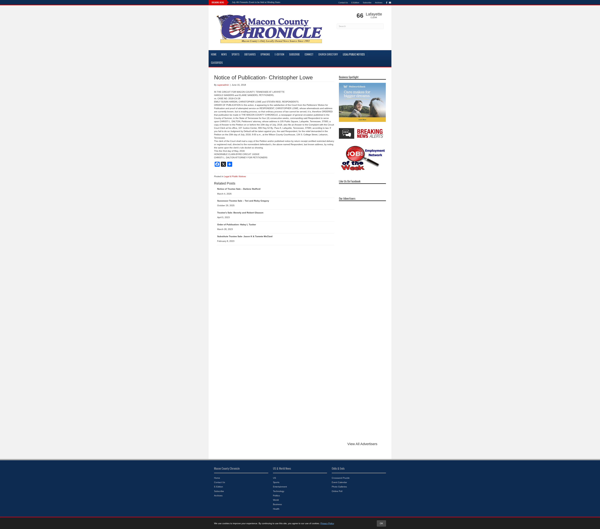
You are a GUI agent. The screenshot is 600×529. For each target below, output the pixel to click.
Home (213, 54)
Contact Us (343, 3)
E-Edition (355, 3)
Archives (378, 3)
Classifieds (217, 63)
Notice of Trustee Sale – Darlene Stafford (238, 189)
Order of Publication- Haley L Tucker (236, 224)
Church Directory (328, 54)
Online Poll (337, 491)
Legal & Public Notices (235, 176)
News (224, 54)
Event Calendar (339, 482)
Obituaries (250, 54)
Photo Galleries (339, 486)
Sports (235, 54)
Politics (276, 495)
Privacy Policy (327, 523)
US (274, 478)
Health (276, 509)
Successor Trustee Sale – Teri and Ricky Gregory (243, 201)
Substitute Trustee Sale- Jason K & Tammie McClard (244, 236)
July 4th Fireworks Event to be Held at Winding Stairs (256, 2)
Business (277, 504)
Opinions (265, 54)
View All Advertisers (362, 444)
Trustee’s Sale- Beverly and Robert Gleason (240, 212)
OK (381, 523)
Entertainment (280, 486)
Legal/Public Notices (354, 54)
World (276, 500)
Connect (309, 54)
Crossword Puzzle (341, 478)
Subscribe (367, 3)
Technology (278, 491)
